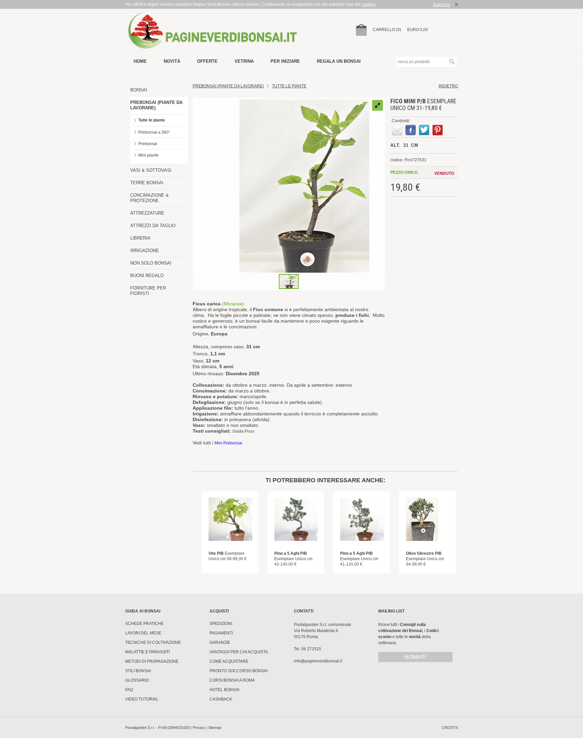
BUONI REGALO (147, 275)
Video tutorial (142, 699)
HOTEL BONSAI (224, 689)
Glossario (137, 680)
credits (450, 728)
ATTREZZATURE (147, 213)
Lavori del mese (143, 633)
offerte (207, 61)
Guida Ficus (243, 431)
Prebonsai (147, 143)
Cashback (221, 699)
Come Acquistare (229, 661)
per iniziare (285, 61)
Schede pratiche (144, 623)
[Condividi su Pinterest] (437, 130)
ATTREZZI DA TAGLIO (152, 225)
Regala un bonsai (339, 61)
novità (172, 61)
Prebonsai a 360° (154, 132)
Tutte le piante (151, 120)
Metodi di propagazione (151, 661)
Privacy (199, 728)
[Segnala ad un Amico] (397, 130)
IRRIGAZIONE (144, 250)
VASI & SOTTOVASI (150, 170)
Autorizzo (441, 4)
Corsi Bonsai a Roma (232, 680)
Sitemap (214, 728)
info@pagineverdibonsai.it (318, 661)
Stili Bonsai (138, 670)
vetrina (244, 61)
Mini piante (148, 155)
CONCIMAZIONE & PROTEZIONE (149, 198)
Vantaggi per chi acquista (239, 652)
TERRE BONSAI (146, 182)
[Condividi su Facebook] (410, 130)
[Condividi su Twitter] (424, 130)
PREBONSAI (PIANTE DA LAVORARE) (156, 105)
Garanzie (220, 642)
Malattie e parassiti (147, 652)
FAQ (129, 689)
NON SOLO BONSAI (150, 263)
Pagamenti (221, 633)
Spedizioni (221, 623)
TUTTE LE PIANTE (289, 86)
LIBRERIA (140, 238)
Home (140, 61)
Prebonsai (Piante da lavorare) (228, 86)
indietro (448, 86)
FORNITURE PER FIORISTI (148, 290)
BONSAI (138, 89)
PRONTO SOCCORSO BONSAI (239, 670)
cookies (368, 4)
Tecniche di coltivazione (153, 642)
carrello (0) (387, 29)
